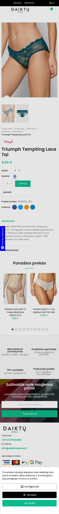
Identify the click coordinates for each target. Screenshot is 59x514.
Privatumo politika (27, 478)
